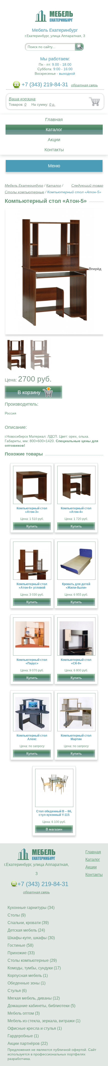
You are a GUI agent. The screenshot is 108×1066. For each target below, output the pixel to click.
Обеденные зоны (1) (26, 983)
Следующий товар (87, 185)
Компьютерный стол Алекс (32, 737)
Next (97, 352)
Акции (54, 139)
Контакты (54, 149)
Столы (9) (17, 915)
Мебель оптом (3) (24, 1013)
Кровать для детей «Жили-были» (76, 585)
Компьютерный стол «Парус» (32, 661)
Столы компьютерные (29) (32, 960)
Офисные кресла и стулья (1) (35, 1028)
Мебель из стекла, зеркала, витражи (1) (44, 1021)
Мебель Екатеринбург (24, 185)
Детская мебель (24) (26, 930)
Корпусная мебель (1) (28, 975)
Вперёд (95, 269)
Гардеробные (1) (23, 1036)
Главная (54, 119)
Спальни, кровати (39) (28, 923)
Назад (13, 269)
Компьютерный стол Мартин (76, 737)
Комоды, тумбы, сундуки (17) (34, 968)
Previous (14, 352)
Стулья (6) (17, 990)
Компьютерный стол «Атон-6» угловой (32, 585)
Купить (31, 526)
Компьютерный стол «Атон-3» (32, 510)
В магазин (54, 829)
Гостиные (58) (20, 945)
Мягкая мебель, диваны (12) (34, 998)
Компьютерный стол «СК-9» (76, 661)
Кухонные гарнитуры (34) (31, 907)
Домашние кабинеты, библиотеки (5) (41, 1006)
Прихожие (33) (21, 953)
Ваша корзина (22, 99)
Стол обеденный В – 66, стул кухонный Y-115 (54, 813)
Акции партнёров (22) (28, 1043)
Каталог (54, 129)
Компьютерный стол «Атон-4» (76, 510)
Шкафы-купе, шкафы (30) (31, 938)
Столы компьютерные (24, 192)
